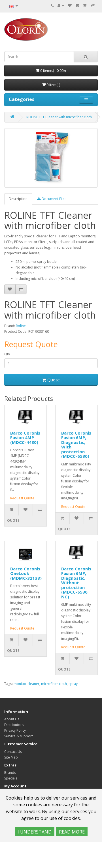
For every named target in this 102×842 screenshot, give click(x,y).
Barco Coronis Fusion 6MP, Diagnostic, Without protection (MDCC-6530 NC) (76, 583)
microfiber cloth (54, 683)
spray (73, 683)
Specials (10, 778)
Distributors (14, 724)
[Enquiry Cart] (85, 5)
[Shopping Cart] (77, 5)
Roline (21, 325)
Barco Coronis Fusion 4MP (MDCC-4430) (25, 437)
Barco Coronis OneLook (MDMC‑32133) (26, 573)
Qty (7, 354)
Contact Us (13, 751)
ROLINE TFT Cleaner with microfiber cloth (59, 117)
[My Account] (61, 5)
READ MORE (72, 832)
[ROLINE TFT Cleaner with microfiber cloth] (51, 158)
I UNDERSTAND (35, 832)
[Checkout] (93, 5)
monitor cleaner (26, 683)
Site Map (11, 757)
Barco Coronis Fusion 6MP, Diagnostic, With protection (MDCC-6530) (76, 444)
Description (18, 198)
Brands (10, 772)
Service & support (18, 736)
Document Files (53, 198)
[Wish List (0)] (70, 5)
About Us (11, 719)
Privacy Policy (15, 730)
